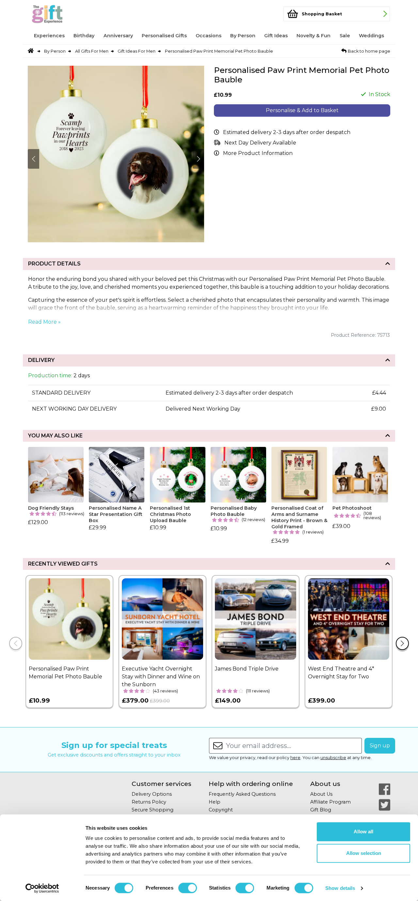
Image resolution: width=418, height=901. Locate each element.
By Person (242, 36)
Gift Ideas (276, 36)
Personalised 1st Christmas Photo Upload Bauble (170, 514)
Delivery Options (152, 794)
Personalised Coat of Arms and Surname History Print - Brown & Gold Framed (299, 517)
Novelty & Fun (313, 36)
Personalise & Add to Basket (302, 110)
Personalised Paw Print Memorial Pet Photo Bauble (219, 51)
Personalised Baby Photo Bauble (234, 511)
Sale (345, 36)
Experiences (49, 36)
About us (325, 784)
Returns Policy (149, 802)
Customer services (161, 784)
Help (214, 802)
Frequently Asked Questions (242, 794)
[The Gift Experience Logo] (60, 14)
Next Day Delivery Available (260, 143)
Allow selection (363, 853)
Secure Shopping (152, 810)
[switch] (187, 888)
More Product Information (258, 153)
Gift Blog (320, 810)
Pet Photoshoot (352, 508)
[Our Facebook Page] (384, 789)
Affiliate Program (330, 802)
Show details (340, 888)
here (295, 757)
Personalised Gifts (164, 36)
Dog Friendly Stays (51, 508)
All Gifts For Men (91, 51)
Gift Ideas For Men (136, 51)
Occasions (208, 36)
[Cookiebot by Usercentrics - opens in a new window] (42, 888)
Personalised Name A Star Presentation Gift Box (115, 514)
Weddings (371, 36)
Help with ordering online (251, 784)
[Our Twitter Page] (384, 804)
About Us (321, 794)
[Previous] (15, 643)
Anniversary (118, 36)
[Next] (402, 643)
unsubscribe (333, 757)
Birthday (83, 36)
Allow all (363, 831)
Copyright (221, 810)
